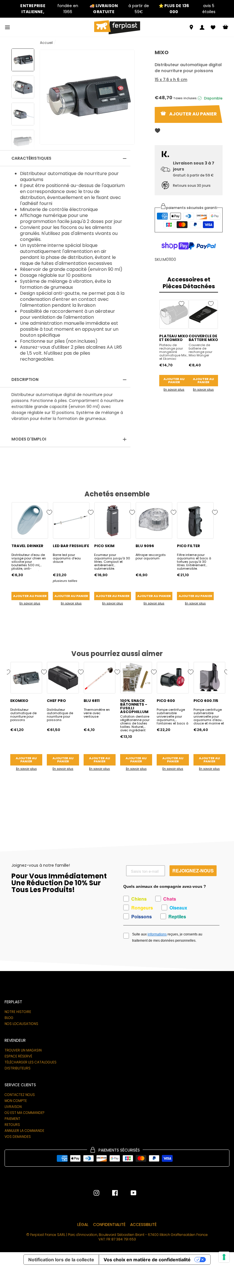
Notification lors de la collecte (61, 1259)
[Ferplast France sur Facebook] (111, 1192)
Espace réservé (18, 1056)
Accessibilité (143, 1224)
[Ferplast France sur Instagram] (96, 1192)
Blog (9, 1018)
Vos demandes (18, 1137)
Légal (82, 1224)
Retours (12, 1125)
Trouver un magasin (23, 1050)
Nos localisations (21, 1024)
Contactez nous (20, 1095)
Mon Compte (16, 1101)
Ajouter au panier (174, 380)
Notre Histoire (18, 1012)
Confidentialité (109, 1224)
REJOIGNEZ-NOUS (193, 870)
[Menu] (7, 27)
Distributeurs (18, 1068)
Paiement (12, 1119)
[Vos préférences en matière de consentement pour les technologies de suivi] (224, 1257)
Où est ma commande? (24, 1113)
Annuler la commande (24, 1131)
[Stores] (191, 27)
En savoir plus (174, 389)
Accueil (46, 42)
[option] (46, 9)
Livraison (13, 1107)
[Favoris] (213, 27)
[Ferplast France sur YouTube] (129, 1192)
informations (157, 934)
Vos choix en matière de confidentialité (147, 1259)
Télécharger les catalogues (31, 1062)
